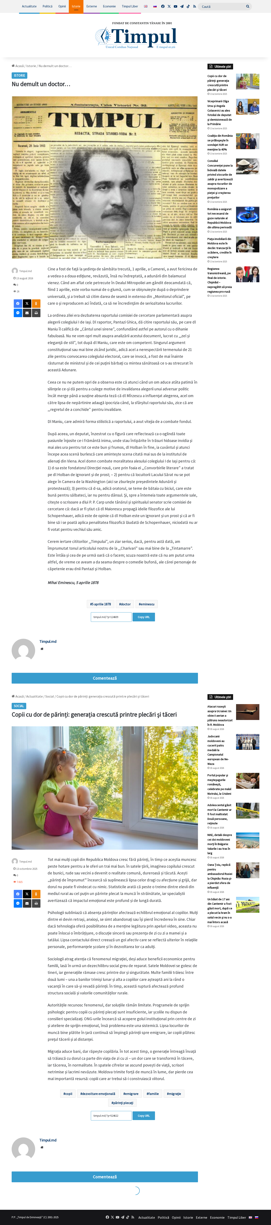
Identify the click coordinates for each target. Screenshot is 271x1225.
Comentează (105, 678)
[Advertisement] (233, 371)
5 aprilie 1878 (101, 604)
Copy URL (144, 617)
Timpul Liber (130, 6)
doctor (126, 604)
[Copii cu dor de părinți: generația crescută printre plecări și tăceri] (247, 81)
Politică (48, 6)
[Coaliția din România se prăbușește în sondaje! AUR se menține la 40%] (247, 141)
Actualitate (29, 6)
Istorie (76, 6)
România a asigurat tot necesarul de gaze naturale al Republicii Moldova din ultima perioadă (219, 218)
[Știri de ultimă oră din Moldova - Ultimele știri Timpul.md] (135, 35)
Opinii (62, 6)
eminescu (147, 604)
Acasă (19, 66)
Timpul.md (25, 271)
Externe (91, 6)
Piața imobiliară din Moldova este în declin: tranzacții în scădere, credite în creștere (219, 248)
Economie (109, 6)
